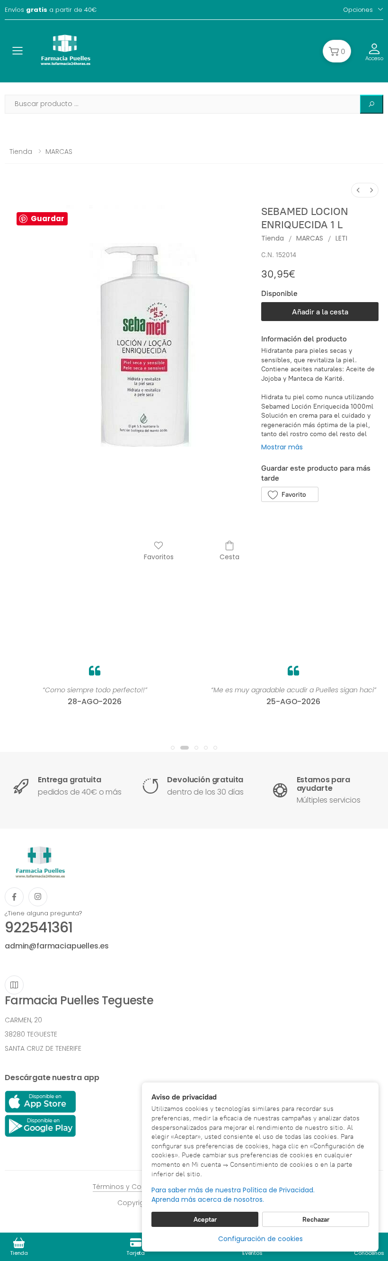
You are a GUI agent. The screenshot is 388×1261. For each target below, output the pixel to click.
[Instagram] (37, 896)
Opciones (358, 9)
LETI (341, 238)
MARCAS (58, 151)
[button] (337, 51)
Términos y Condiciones (134, 1186)
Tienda (20, 151)
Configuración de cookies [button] (260, 1238)
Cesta (229, 556)
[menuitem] (358, 190)
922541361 (38, 927)
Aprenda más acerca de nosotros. (207, 1199)
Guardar (47, 219)
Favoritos (159, 556)
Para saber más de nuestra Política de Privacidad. (233, 1190)
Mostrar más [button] (282, 447)
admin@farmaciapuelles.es (57, 945)
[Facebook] (14, 896)
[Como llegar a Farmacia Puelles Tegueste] (14, 984)
